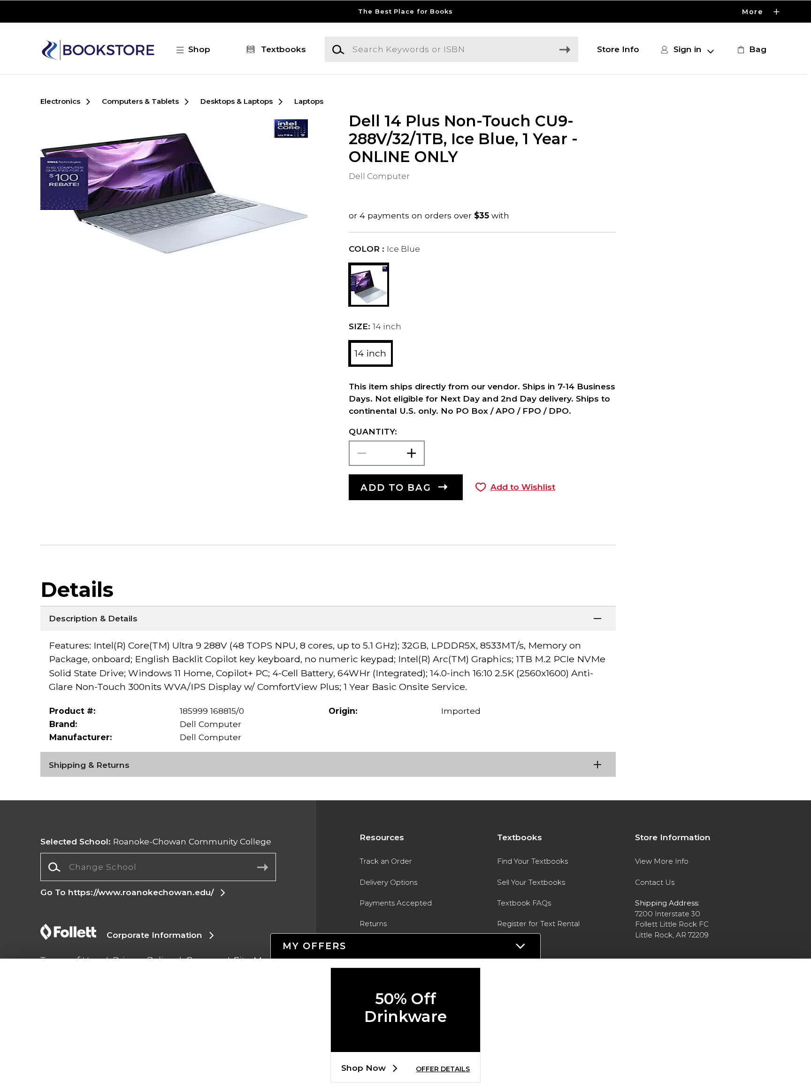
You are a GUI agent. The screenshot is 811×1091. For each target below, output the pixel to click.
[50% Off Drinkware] (405, 1044)
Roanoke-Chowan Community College (155, 841)
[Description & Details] (328, 617)
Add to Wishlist (522, 487)
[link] (750, 49)
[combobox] (157, 867)
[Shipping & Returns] (328, 763)
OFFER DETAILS (443, 1069)
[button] (405, 11)
